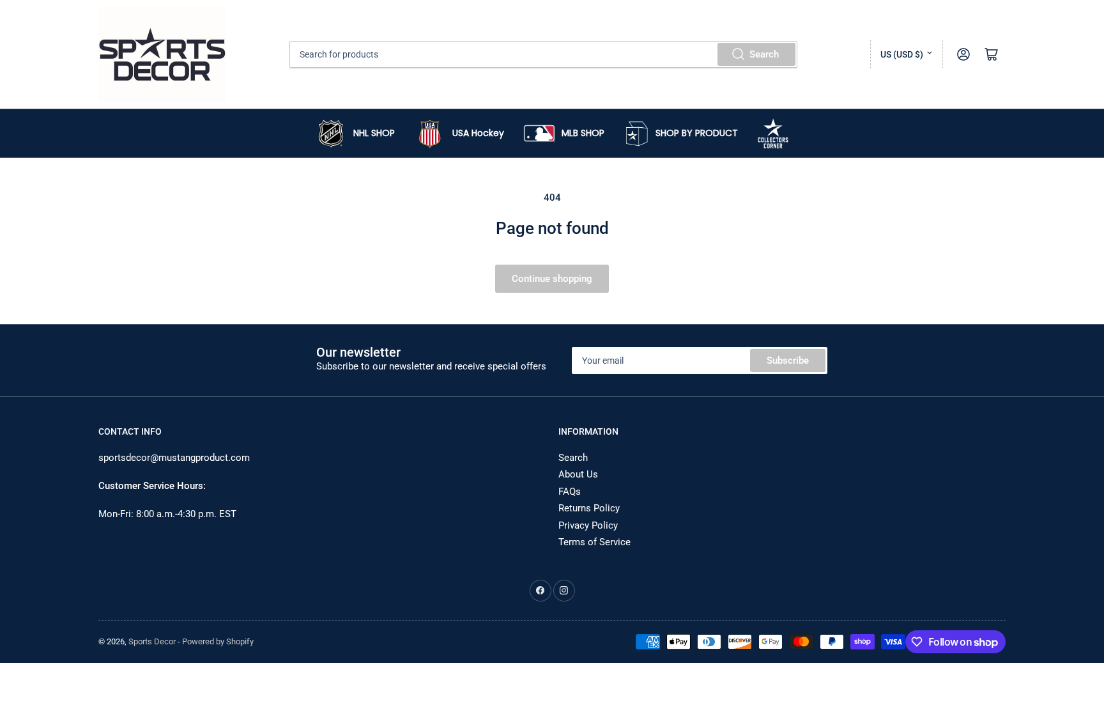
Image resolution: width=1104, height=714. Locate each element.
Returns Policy (589, 508)
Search (764, 54)
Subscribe (788, 360)
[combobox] (543, 54)
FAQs (569, 491)
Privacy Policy (588, 525)
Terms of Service (594, 542)
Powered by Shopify (218, 641)
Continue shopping (552, 278)
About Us (578, 474)
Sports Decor (152, 641)
